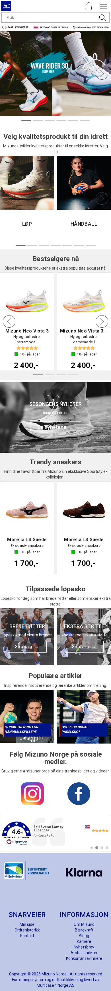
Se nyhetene (52, 427)
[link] (55, 833)
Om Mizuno (84, 924)
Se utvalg (23, 646)
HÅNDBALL (84, 224)
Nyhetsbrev (84, 947)
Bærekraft (84, 930)
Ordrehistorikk (27, 930)
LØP (27, 224)
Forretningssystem (29, 979)
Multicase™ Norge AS (56, 985)
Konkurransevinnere (84, 958)
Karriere (84, 941)
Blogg (84, 935)
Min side (27, 924)
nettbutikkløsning (67, 979)
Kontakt (27, 935)
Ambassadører (84, 952)
